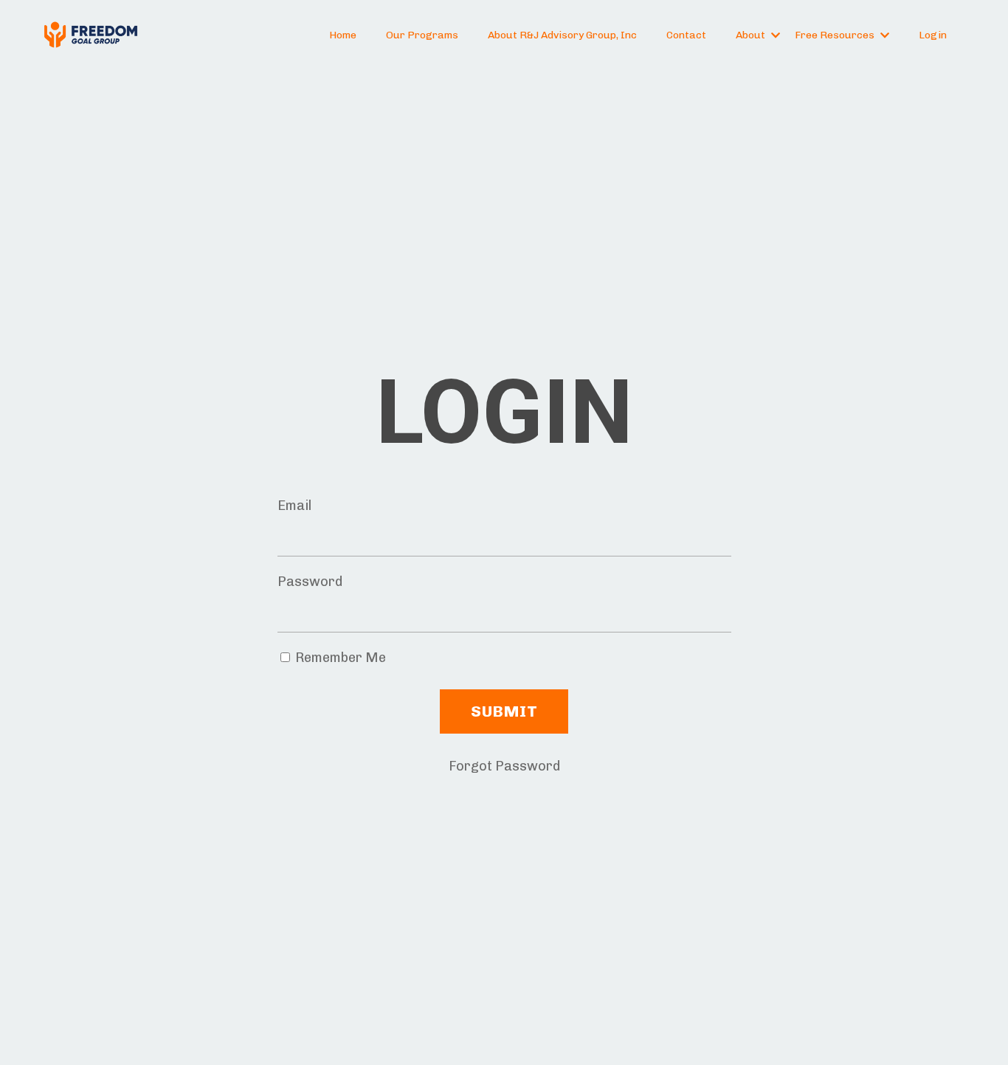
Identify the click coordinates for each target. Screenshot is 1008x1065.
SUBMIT (504, 711)
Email (294, 505)
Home (342, 35)
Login (933, 35)
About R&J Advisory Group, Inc (562, 35)
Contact (686, 35)
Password (309, 581)
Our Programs (422, 35)
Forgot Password (504, 766)
